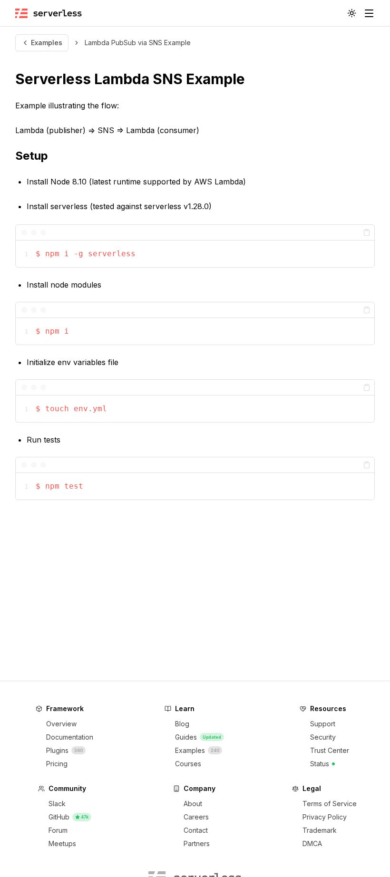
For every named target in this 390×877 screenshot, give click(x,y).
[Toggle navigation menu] (369, 13)
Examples (46, 43)
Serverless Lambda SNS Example (130, 78)
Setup (31, 156)
